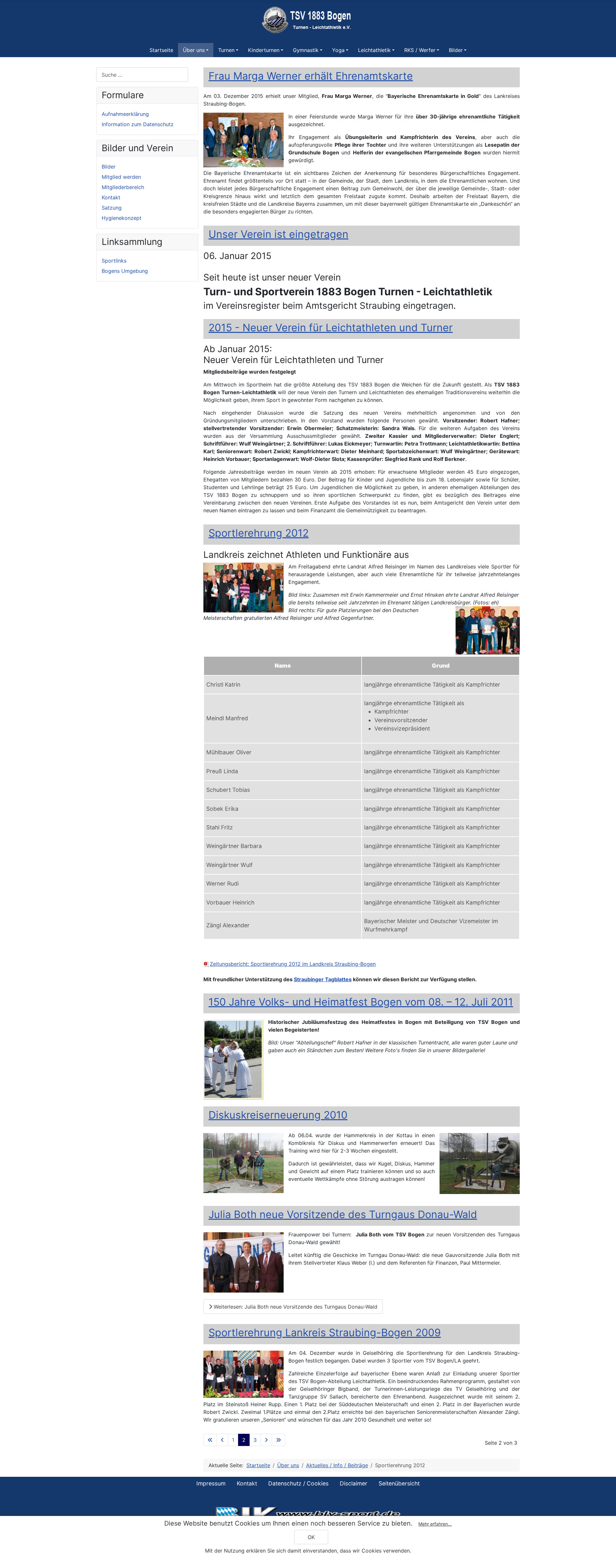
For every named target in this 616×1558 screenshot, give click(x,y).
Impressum (211, 1483)
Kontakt (111, 197)
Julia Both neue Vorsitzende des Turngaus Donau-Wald (343, 1214)
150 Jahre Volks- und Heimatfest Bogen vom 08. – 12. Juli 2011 (361, 1002)
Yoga (338, 50)
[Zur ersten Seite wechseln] (210, 1440)
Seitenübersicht (399, 1483)
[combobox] (142, 74)
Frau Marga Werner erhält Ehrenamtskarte (311, 76)
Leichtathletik (374, 50)
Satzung (112, 207)
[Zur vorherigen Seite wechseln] (222, 1440)
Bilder (456, 50)
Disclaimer (353, 1483)
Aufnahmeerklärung (125, 114)
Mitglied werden (121, 177)
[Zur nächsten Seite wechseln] (266, 1440)
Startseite (161, 50)
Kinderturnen (263, 50)
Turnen (226, 50)
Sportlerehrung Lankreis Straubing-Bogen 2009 (325, 1332)
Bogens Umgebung (125, 271)
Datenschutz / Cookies (298, 1483)
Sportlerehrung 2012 (259, 533)
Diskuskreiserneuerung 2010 (278, 1115)
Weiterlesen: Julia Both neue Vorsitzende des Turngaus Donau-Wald (294, 1306)
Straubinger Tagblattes (323, 979)
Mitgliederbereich (123, 187)
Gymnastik (306, 50)
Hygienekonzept (121, 218)
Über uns (194, 50)
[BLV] (308, 1513)
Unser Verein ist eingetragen (278, 234)
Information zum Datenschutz (138, 124)
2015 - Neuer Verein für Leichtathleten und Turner (331, 327)
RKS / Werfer (419, 50)
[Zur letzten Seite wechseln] (278, 1440)
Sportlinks (114, 260)
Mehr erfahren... (435, 1524)
